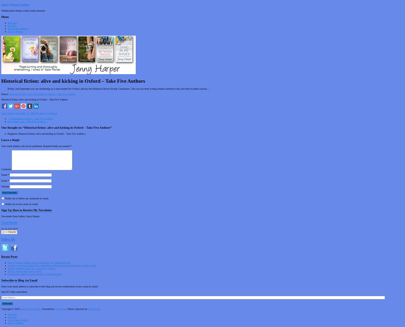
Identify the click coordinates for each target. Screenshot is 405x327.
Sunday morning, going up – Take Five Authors (31, 268)
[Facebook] (4, 106)
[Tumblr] (30, 106)
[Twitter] (11, 106)
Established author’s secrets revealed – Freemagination (35, 274)
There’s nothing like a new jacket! (24, 271)
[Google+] (17, 106)
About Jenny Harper (18, 28)
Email (5, 180)
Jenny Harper (8, 113)
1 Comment (51, 113)
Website (5, 186)
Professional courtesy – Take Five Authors (30, 118)
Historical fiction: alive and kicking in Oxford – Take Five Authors (42, 94)
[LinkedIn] (36, 106)
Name (5, 174)
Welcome (12, 23)
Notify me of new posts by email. (21, 204)
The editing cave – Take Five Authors (28, 121)
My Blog (12, 26)
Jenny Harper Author (15, 4)
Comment (6, 169)
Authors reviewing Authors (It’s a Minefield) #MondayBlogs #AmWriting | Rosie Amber (52, 265)
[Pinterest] (23, 106)
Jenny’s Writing (15, 31)
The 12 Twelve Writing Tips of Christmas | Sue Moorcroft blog (39, 262)
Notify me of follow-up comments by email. (27, 198)
